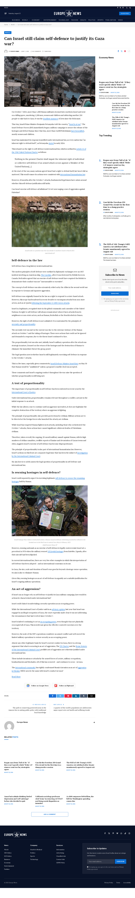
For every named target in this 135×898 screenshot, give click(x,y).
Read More (16, 676)
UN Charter (64, 646)
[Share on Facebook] (118, 51)
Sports (101, 20)
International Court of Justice (23, 392)
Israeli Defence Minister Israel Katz (64, 363)
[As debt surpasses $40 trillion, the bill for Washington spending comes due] (80, 785)
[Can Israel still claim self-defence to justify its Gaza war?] (49, 81)
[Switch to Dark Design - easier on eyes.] (127, 7)
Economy (36, 20)
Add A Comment (50, 814)
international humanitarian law (72, 174)
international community (25, 667)
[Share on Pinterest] (125, 51)
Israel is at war (75, 124)
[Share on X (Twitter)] (121, 51)
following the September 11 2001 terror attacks (50, 303)
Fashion (74, 20)
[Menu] (6, 13)
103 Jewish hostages (55, 551)
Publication (111, 20)
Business (16, 20)
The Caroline (46, 275)
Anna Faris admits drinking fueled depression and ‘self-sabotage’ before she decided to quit (18, 798)
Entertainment (50, 20)
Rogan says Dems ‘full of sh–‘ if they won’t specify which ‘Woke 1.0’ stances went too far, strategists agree (18, 766)
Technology (64, 20)
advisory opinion (58, 609)
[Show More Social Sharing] (129, 51)
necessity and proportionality (23, 324)
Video (120, 20)
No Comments (36, 51)
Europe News (15, 51)
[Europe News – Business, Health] (67, 13)
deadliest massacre (50, 118)
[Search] (130, 7)
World (6, 7)
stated (51, 143)
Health (83, 20)
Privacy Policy (114, 301)
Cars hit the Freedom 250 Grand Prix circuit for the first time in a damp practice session (48, 765)
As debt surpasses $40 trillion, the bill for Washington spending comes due (80, 798)
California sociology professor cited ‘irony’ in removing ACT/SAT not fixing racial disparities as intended (49, 799)
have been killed (77, 131)
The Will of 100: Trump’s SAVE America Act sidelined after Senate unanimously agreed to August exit (80, 765)
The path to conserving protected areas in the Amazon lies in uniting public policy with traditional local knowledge (27, 710)
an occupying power (48, 621)
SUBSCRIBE (125, 13)
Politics (91, 20)
